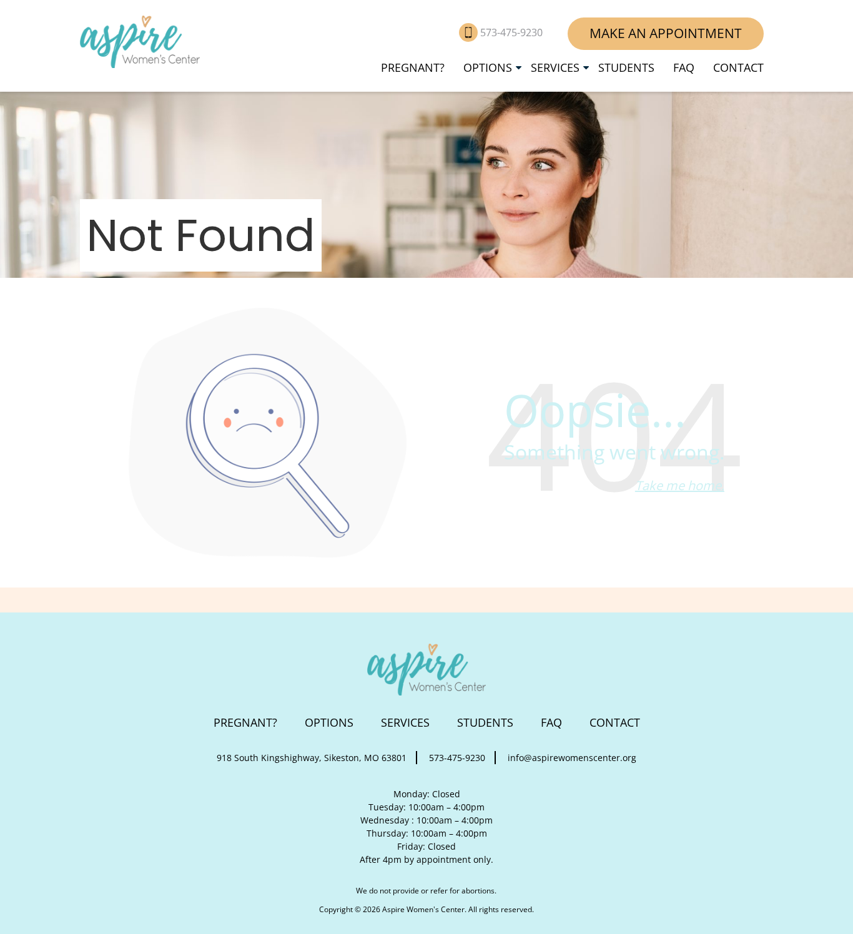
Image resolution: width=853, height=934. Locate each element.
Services (555, 67)
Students (626, 67)
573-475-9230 (512, 32)
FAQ (683, 67)
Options (487, 67)
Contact (738, 67)
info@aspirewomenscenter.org (572, 758)
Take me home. (679, 485)
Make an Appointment (665, 33)
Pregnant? (413, 67)
